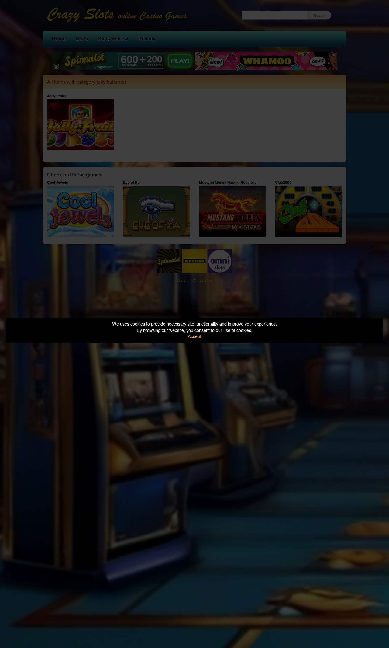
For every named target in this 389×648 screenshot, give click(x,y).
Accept (194, 336)
